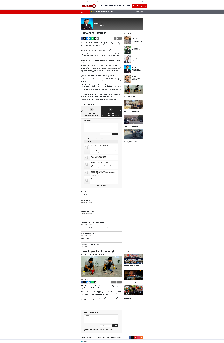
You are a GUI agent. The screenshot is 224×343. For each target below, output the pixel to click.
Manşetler (85, 1)
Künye (104, 337)
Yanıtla (93, 152)
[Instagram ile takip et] (138, 337)
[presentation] (85, 11)
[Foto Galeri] (142, 1)
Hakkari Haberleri (103, 5)
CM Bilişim (85, 341)
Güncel (111, 5)
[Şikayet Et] (116, 152)
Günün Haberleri (91, 1)
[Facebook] (82, 38)
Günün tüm (139, 11)
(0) (96, 152)
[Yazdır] (98, 38)
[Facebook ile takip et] (130, 337)
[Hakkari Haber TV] (88, 5)
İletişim (108, 337)
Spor (124, 5)
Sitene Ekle (100, 1)
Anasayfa (99, 337)
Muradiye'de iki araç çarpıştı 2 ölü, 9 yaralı (104, 11)
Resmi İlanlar (118, 5)
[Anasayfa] (81, 1)
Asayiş (128, 5)
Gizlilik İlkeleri (113, 337)
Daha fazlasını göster (101, 185)
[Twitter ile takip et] (132, 337)
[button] (115, 38)
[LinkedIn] (90, 38)
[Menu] (134, 6)
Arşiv (96, 1)
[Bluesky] (87, 38)
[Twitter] (84, 38)
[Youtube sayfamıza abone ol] (135, 337)
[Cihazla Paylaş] (95, 38)
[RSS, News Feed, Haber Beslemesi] (141, 337)
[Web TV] (139, 1)
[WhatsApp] (92, 38)
